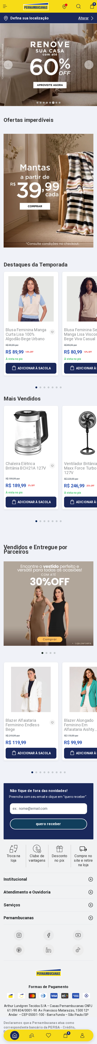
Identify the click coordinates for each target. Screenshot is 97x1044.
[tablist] (48, 385)
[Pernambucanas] (35, 6)
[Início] (14, 1035)
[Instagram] (19, 935)
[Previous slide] (8, 64)
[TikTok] (78, 950)
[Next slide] (88, 64)
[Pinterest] (19, 950)
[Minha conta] (82, 1035)
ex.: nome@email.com (30, 808)
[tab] (37, 103)
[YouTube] (78, 935)
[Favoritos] (48, 1035)
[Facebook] (48, 935)
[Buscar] (31, 1035)
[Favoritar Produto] (52, 332)
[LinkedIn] (48, 950)
